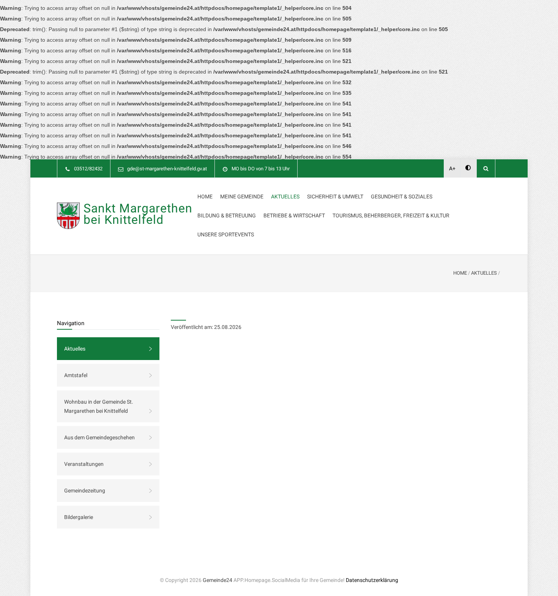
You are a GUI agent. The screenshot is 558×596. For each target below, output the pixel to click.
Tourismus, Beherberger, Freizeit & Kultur (391, 215)
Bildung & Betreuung (226, 215)
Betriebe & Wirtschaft (294, 215)
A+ (452, 168)
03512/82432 (88, 168)
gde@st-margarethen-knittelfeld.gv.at (167, 168)
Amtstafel (75, 375)
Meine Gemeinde (241, 196)
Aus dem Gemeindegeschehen (99, 437)
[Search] (486, 168)
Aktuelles (285, 196)
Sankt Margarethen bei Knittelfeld (138, 214)
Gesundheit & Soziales (401, 196)
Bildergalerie (78, 517)
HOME (460, 273)
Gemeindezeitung (84, 490)
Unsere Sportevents (225, 234)
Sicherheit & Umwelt (335, 196)
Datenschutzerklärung (372, 580)
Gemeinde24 (217, 580)
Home (205, 196)
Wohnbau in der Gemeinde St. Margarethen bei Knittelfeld (98, 406)
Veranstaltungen (84, 464)
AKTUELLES (484, 273)
